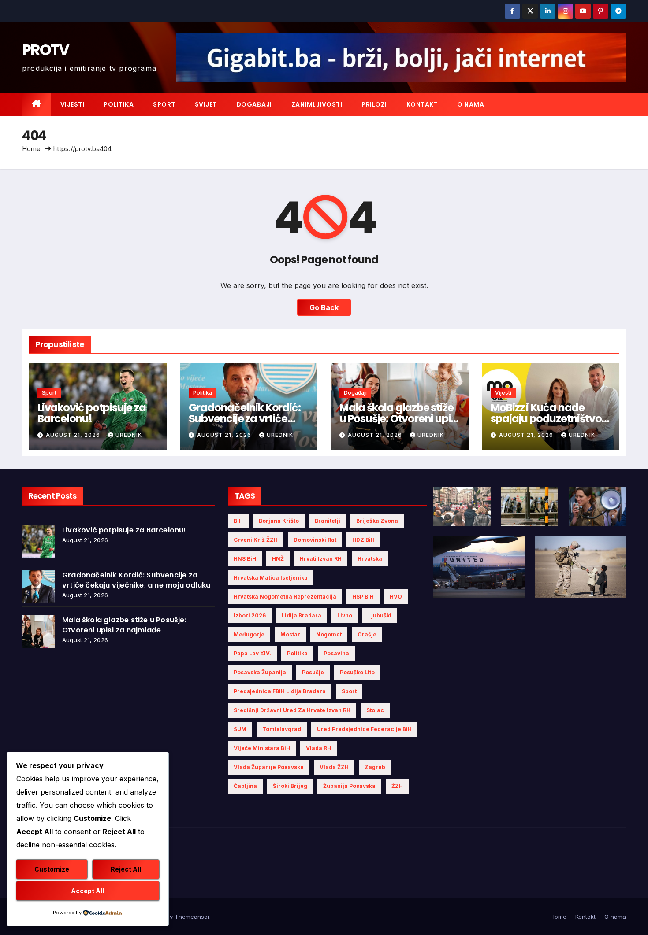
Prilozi (374, 104)
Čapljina (245, 786)
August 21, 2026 (74, 435)
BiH (238, 520)
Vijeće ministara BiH (262, 748)
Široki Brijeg (290, 786)
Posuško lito (357, 672)
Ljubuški (379, 615)
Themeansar (192, 916)
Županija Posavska (349, 786)
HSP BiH (363, 596)
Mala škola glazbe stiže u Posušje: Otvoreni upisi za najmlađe (398, 418)
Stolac (375, 710)
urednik (128, 435)
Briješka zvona (377, 520)
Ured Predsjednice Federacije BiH (364, 729)
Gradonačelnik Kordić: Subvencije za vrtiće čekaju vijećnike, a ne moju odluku (136, 580)
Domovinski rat (315, 539)
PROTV (45, 49)
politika (297, 653)
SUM (240, 729)
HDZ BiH (363, 539)
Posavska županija (260, 672)
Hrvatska (370, 558)
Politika (119, 104)
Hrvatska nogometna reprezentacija (285, 596)
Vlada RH (318, 748)
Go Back (324, 307)
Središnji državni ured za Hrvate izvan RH (292, 710)
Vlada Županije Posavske (269, 767)
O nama (470, 104)
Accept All (87, 890)
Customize (51, 869)
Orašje (367, 634)
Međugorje (249, 634)
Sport (164, 104)
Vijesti (72, 104)
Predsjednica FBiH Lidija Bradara (280, 691)
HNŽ (278, 558)
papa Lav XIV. (252, 653)
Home (31, 148)
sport (349, 691)
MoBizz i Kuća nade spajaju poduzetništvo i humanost (548, 418)
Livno (344, 615)
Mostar (290, 634)
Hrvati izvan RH (321, 558)
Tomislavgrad (281, 729)
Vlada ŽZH (334, 767)
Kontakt (422, 104)
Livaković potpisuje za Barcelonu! (91, 413)
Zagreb (375, 767)
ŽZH (397, 786)
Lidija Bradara (301, 615)
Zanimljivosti (317, 104)
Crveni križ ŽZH (256, 539)
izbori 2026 (250, 615)
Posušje (313, 672)
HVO (396, 596)
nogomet (329, 634)
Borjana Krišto (279, 520)
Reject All (126, 869)
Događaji (254, 104)
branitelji (327, 520)
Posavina (336, 653)
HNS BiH (245, 558)
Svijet (206, 104)
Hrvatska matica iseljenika (271, 577)
